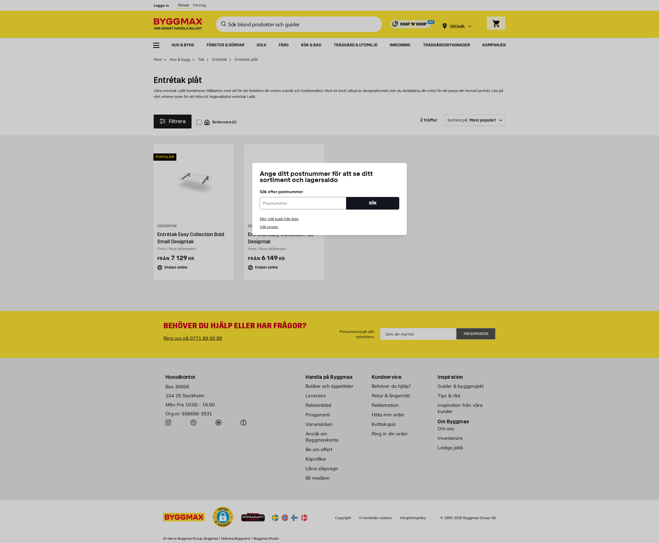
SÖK (373, 203)
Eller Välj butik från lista (279, 219)
